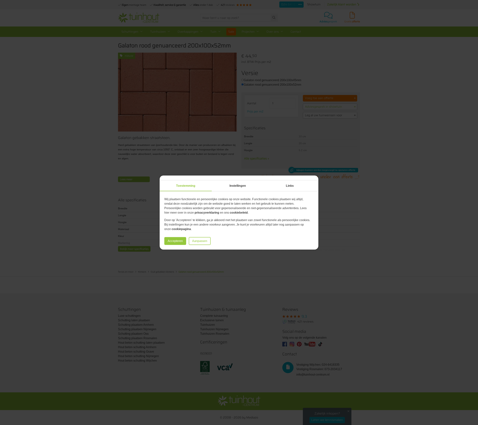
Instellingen (237, 185)
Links (290, 185)
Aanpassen (199, 241)
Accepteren (175, 241)
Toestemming (185, 185)
